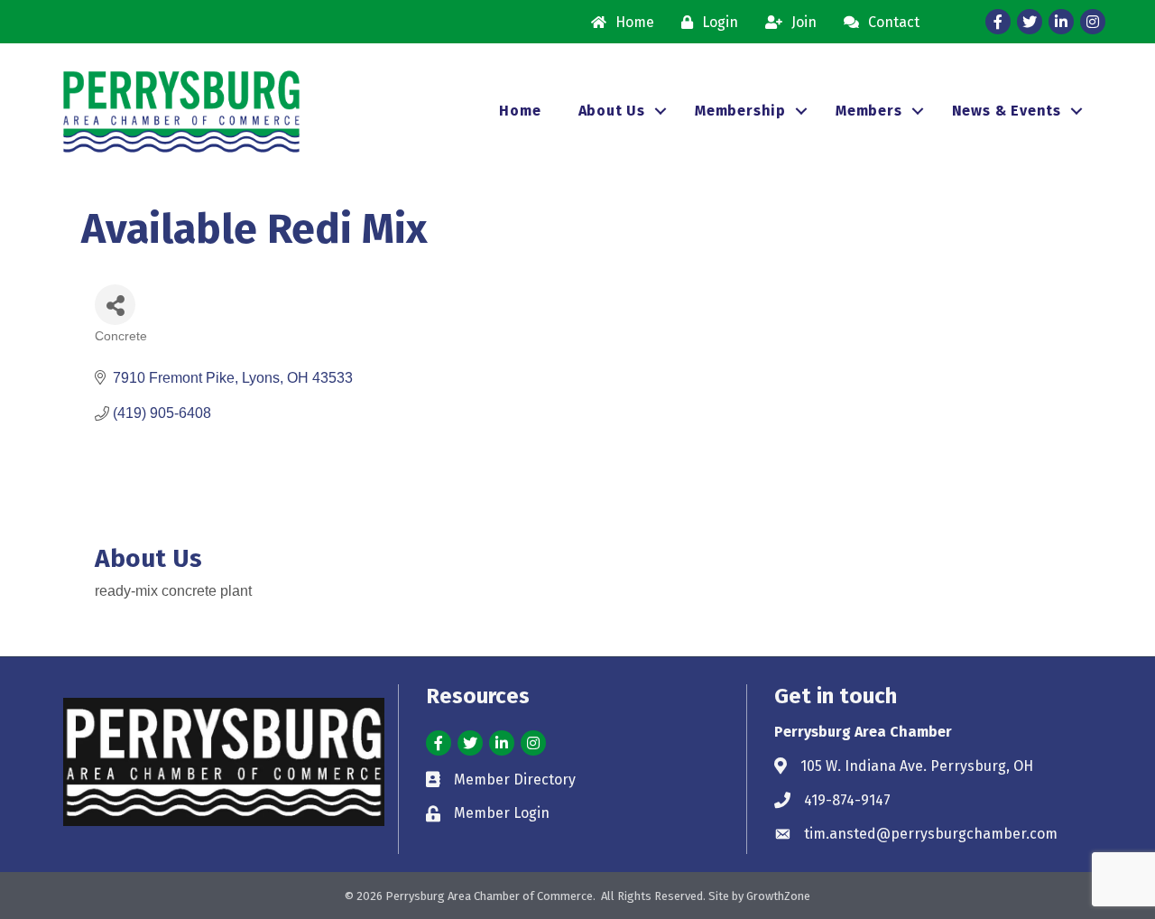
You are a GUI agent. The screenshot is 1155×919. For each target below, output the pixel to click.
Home (520, 110)
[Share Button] (115, 304)
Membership (740, 110)
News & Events (1006, 110)
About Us (611, 110)
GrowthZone (778, 896)
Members (869, 110)
